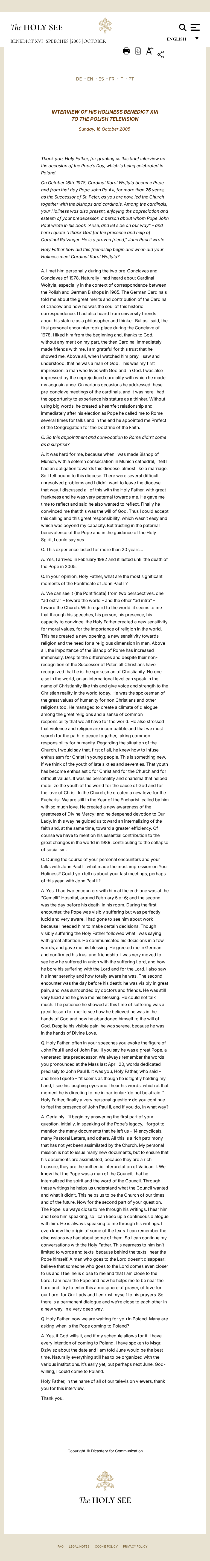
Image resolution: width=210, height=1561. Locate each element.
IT (121, 79)
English (179, 40)
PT (131, 79)
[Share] (178, 55)
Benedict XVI (27, 41)
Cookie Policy (106, 1546)
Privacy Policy (135, 1546)
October (94, 41)
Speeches (58, 41)
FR (111, 79)
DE (79, 79)
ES (101, 79)
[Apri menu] (194, 27)
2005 (76, 41)
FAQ (60, 1546)
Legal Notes (79, 1546)
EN (90, 79)
